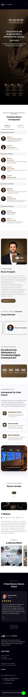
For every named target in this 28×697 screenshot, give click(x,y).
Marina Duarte (12, 595)
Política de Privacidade (8, 663)
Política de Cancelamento (8, 665)
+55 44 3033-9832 (7, 683)
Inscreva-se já (7, 300)
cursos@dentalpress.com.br (9, 675)
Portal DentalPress (6, 659)
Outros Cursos (5, 655)
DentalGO (4, 657)
